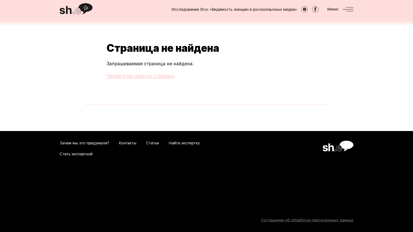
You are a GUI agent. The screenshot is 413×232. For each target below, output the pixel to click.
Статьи (152, 143)
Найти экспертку (184, 143)
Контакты (127, 143)
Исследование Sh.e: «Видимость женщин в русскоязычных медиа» (234, 9)
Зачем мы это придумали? (84, 143)
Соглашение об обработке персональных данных (307, 220)
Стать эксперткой (76, 154)
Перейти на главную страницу (140, 76)
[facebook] (315, 9)
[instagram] (304, 9)
